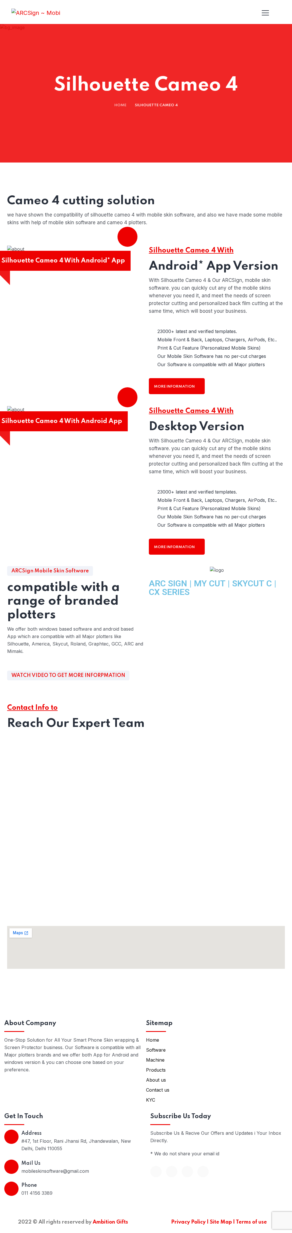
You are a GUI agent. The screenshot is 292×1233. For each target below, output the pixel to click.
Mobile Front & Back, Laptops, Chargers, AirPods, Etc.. (217, 339)
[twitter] (171, 1171)
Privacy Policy (189, 1222)
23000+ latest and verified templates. (197, 331)
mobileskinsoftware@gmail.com (55, 1171)
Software (156, 1050)
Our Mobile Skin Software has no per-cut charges (211, 356)
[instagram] (203, 1171)
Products (156, 1070)
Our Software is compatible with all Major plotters (211, 364)
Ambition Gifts (110, 1222)
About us (156, 1080)
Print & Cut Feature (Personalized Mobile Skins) (209, 348)
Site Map (221, 1222)
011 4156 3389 (36, 1193)
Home (120, 105)
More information (175, 386)
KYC (150, 1100)
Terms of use (251, 1222)
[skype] (187, 1171)
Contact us (157, 1090)
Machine (155, 1060)
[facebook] (156, 1171)
